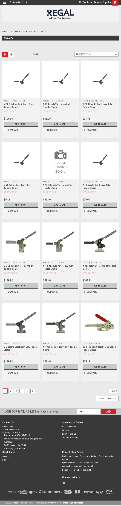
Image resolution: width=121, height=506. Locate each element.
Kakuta (6, 101)
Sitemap (29, 503)
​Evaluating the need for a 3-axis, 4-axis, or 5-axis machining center (88, 457)
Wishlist (65, 430)
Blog (4, 460)
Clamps (43, 31)
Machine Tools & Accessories (23, 31)
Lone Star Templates (74, 503)
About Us (6, 456)
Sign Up (107, 2)
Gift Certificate (85, 2)
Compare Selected (107, 398)
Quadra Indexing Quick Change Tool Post (80, 463)
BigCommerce (49, 503)
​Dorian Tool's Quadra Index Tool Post (78, 470)
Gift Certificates (69, 427)
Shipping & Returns (70, 437)
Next (113, 391)
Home (5, 31)
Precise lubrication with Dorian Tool (77, 466)
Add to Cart (21, 124)
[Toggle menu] (4, 4)
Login (97, 2)
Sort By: (36, 54)
